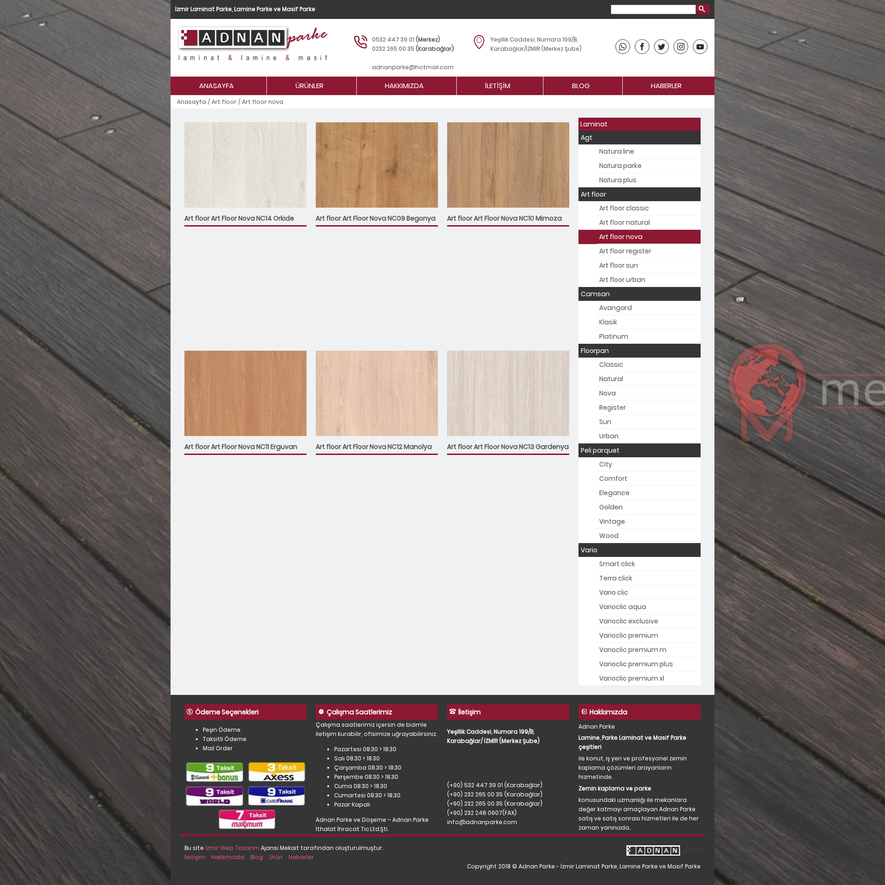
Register (612, 407)
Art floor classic (624, 208)
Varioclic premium (628, 635)
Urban (609, 436)
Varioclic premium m (633, 649)
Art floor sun (618, 265)
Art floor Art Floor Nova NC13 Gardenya (508, 446)
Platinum (613, 336)
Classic (611, 364)
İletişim (497, 85)
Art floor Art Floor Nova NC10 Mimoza (504, 218)
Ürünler (309, 85)
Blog (581, 85)
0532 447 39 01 (393, 39)
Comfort (613, 478)
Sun (605, 421)
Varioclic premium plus (636, 664)
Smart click (617, 563)
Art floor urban (622, 279)
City (605, 464)
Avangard (615, 307)
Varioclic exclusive (628, 621)
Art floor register (625, 251)
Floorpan (595, 350)
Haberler (666, 85)
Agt (586, 137)
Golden (611, 507)
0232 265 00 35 (393, 49)
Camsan (595, 294)
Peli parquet (600, 450)
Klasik (608, 322)
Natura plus (618, 180)
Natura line (616, 151)
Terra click (615, 578)
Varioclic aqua (622, 606)
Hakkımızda (404, 85)
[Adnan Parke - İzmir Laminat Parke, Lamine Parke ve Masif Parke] (251, 48)
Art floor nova (621, 236)
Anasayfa (216, 85)
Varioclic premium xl (631, 678)
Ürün (276, 857)
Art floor (224, 102)
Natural (611, 378)
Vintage (612, 521)
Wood (609, 535)
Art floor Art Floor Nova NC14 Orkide (239, 218)
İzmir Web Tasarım (232, 848)
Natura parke (620, 165)
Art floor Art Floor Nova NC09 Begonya (376, 218)
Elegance (614, 492)
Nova (607, 393)
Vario (589, 550)
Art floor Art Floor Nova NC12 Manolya (374, 446)
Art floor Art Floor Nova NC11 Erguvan (240, 446)
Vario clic (613, 592)
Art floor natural (624, 222)
